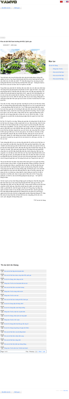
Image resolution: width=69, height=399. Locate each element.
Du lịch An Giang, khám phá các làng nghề (15, 316)
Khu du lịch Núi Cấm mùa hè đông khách (15, 332)
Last (44, 351)
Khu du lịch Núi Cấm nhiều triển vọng (14, 336)
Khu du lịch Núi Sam (58, 72)
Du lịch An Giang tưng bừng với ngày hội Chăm (16, 328)
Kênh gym (17, 8)
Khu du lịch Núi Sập (58, 79)
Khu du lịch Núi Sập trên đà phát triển (14, 271)
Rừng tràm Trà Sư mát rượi (11, 295)
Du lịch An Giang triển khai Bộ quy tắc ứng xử (16, 324)
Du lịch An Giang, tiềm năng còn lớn (13, 279)
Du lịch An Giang (53, 65)
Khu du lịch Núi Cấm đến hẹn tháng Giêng (15, 344)
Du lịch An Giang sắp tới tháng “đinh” (13, 303)
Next (40, 351)
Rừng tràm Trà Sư (58, 69)
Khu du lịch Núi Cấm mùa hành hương (14, 287)
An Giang (3, 37)
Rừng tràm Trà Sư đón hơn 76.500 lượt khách (16, 348)
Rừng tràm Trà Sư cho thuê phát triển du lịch (15, 283)
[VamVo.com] (12, 3)
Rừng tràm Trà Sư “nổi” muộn (11, 320)
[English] (67, 2)
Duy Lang (66, 390)
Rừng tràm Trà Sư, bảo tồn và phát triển (14, 311)
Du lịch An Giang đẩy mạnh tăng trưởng (14, 307)
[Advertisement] (44, 23)
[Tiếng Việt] (61, 2)
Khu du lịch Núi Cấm (58, 75)
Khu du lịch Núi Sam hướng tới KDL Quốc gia (16, 299)
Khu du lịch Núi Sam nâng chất (12, 340)
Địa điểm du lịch (6, 8)
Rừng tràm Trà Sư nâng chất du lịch (13, 291)
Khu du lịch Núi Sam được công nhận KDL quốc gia (17, 275)
